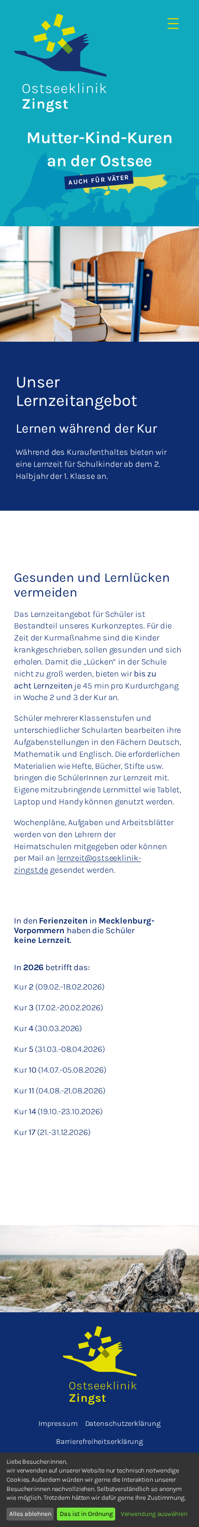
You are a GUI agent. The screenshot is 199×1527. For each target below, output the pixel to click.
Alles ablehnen (30, 1514)
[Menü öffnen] (173, 24)
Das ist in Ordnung (86, 1514)
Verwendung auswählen (154, 1514)
